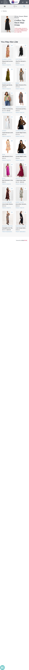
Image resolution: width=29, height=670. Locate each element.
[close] (24, 36)
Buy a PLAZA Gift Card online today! (14, 350)
